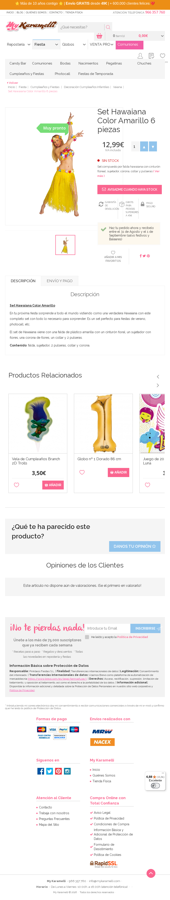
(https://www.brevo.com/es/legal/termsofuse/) (57, 678)
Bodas (65, 63)
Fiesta (40, 44)
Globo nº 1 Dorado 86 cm (99, 459)
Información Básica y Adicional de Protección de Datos (113, 834)
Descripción (23, 281)
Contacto (55, 12)
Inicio (10, 12)
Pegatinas (114, 63)
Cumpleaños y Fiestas (27, 74)
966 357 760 (155, 12)
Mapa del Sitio (49, 824)
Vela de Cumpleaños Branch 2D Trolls (36, 461)
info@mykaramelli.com (104, 881)
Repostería (16, 44)
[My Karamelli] (31, 26)
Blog (20, 12)
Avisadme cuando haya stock (132, 189)
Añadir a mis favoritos (113, 259)
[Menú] (163, 774)
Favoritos (162, 61)
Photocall (62, 74)
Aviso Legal (102, 812)
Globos (68, 44)
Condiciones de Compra (111, 824)
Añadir (54, 485)
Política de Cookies (107, 855)
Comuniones (128, 44)
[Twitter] (50, 771)
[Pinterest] (58, 771)
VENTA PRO (100, 44)
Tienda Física (74, 12)
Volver (13, 82)
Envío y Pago (60, 281)
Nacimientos (88, 63)
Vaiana (117, 87)
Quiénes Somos (36, 12)
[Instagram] (67, 771)
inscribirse (145, 628)
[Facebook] (41, 771)
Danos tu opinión (133, 546)
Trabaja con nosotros (54, 813)
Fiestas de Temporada (95, 74)
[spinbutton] (135, 146)
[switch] (155, 785)
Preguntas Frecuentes (54, 819)
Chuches (144, 63)
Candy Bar (18, 63)
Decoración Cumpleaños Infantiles (86, 87)
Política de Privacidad (132, 637)
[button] (144, 146)
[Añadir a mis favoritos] (16, 485)
